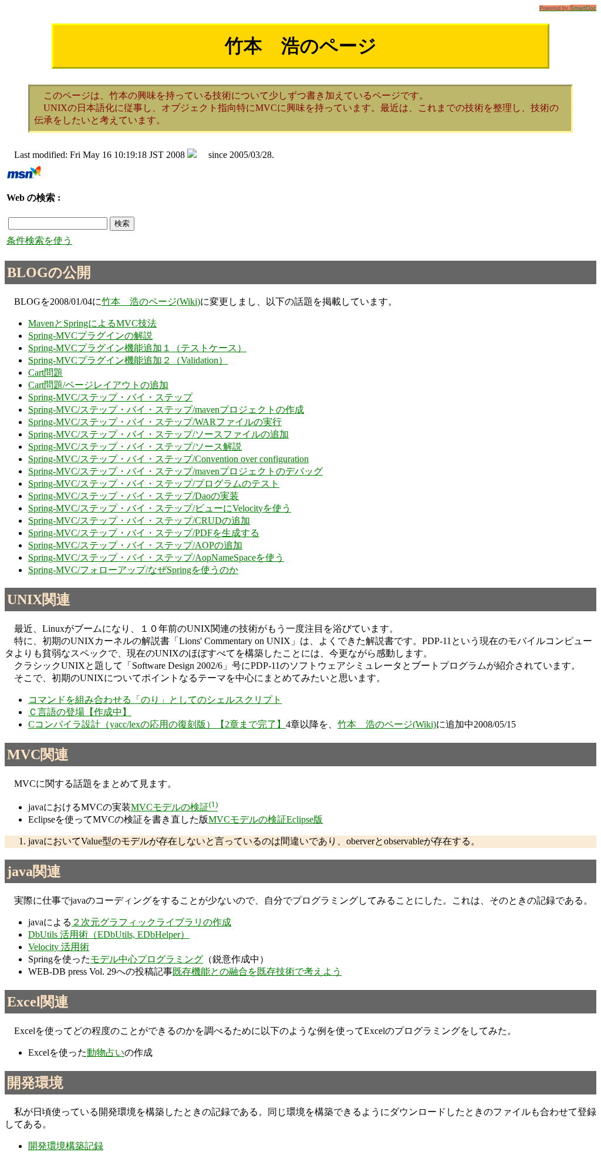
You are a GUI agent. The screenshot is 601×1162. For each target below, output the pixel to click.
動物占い (105, 1052)
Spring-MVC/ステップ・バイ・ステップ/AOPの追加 (135, 545)
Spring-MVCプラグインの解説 (90, 336)
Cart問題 (45, 373)
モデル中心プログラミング (146, 959)
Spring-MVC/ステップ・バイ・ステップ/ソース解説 (135, 447)
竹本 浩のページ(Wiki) (151, 302)
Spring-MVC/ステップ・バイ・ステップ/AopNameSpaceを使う (156, 558)
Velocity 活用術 (58, 947)
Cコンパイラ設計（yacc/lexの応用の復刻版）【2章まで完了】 (157, 724)
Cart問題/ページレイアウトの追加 (98, 385)
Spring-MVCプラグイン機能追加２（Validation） (128, 360)
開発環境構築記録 (65, 1146)
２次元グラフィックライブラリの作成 (151, 922)
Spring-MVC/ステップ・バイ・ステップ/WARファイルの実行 (155, 422)
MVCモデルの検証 (170, 807)
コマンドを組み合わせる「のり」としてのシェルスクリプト (155, 700)
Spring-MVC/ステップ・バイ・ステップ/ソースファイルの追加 (158, 434)
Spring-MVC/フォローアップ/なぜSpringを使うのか (133, 570)
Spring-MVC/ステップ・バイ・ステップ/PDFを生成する (143, 533)
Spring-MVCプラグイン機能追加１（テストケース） (137, 348)
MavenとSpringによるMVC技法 (92, 323)
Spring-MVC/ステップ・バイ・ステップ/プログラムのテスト (153, 484)
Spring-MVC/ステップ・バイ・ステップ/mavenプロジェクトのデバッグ (175, 471)
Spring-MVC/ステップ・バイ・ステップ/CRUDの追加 (139, 521)
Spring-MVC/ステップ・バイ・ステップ (110, 397)
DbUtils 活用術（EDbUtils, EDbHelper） (109, 934)
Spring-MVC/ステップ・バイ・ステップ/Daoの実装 (133, 496)
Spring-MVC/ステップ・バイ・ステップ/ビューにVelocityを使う (159, 508)
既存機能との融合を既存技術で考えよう (257, 971)
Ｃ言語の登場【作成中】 (79, 712)
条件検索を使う (39, 240)
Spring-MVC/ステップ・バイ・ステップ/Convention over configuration (168, 459)
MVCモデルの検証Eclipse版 (265, 819)
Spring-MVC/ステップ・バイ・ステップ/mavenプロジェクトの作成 (166, 410)
